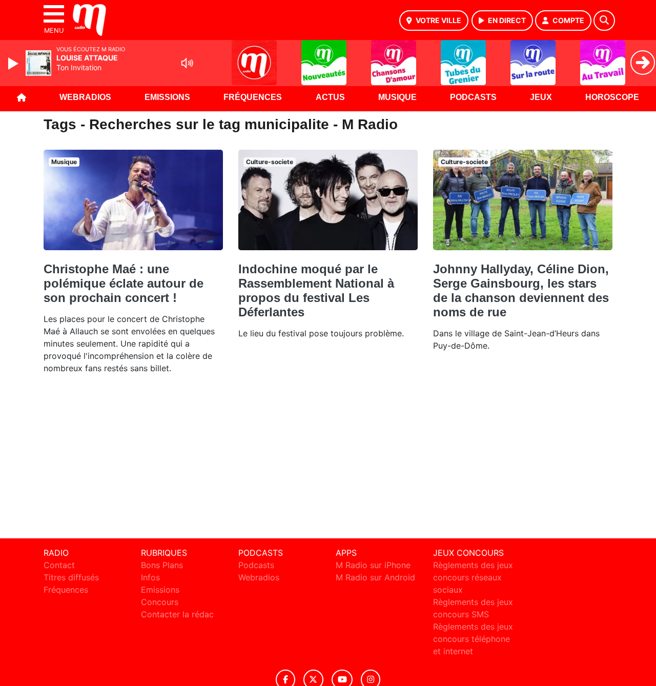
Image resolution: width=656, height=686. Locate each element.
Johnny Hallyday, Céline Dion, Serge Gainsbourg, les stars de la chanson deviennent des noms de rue (521, 290)
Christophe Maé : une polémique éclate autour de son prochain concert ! (123, 283)
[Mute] (187, 63)
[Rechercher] (604, 20)
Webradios (85, 97)
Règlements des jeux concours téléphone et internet (473, 638)
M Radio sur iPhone (373, 565)
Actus (330, 97)
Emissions (167, 97)
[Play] (14, 63)
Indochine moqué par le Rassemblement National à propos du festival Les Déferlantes (316, 290)
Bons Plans (162, 565)
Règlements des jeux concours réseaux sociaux (473, 577)
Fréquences (252, 97)
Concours (159, 602)
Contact (59, 565)
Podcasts (473, 97)
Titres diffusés (71, 577)
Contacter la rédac (177, 614)
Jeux (541, 97)
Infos (150, 577)
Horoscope (612, 97)
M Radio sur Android (375, 577)
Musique (397, 97)
